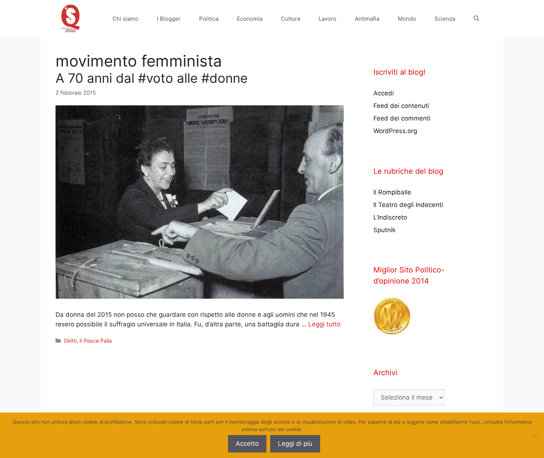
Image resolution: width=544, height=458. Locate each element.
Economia (249, 18)
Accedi (383, 93)
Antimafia (367, 18)
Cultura (290, 18)
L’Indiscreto (390, 217)
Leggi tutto (324, 324)
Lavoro (327, 18)
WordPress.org (395, 131)
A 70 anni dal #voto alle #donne (152, 78)
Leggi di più (295, 443)
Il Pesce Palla (96, 340)
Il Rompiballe (392, 192)
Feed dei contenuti (401, 105)
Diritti (70, 340)
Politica (208, 18)
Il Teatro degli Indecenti (408, 204)
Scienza (444, 18)
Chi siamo (125, 18)
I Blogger (169, 18)
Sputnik (384, 230)
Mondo (407, 18)
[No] (534, 435)
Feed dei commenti (401, 118)
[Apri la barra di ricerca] (476, 18)
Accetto (247, 443)
